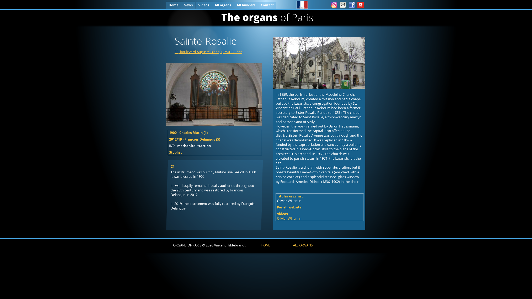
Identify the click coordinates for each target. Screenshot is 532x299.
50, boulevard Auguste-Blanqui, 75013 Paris (208, 52)
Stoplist (175, 152)
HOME (266, 245)
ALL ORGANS (303, 245)
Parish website (289, 207)
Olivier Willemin (289, 218)
